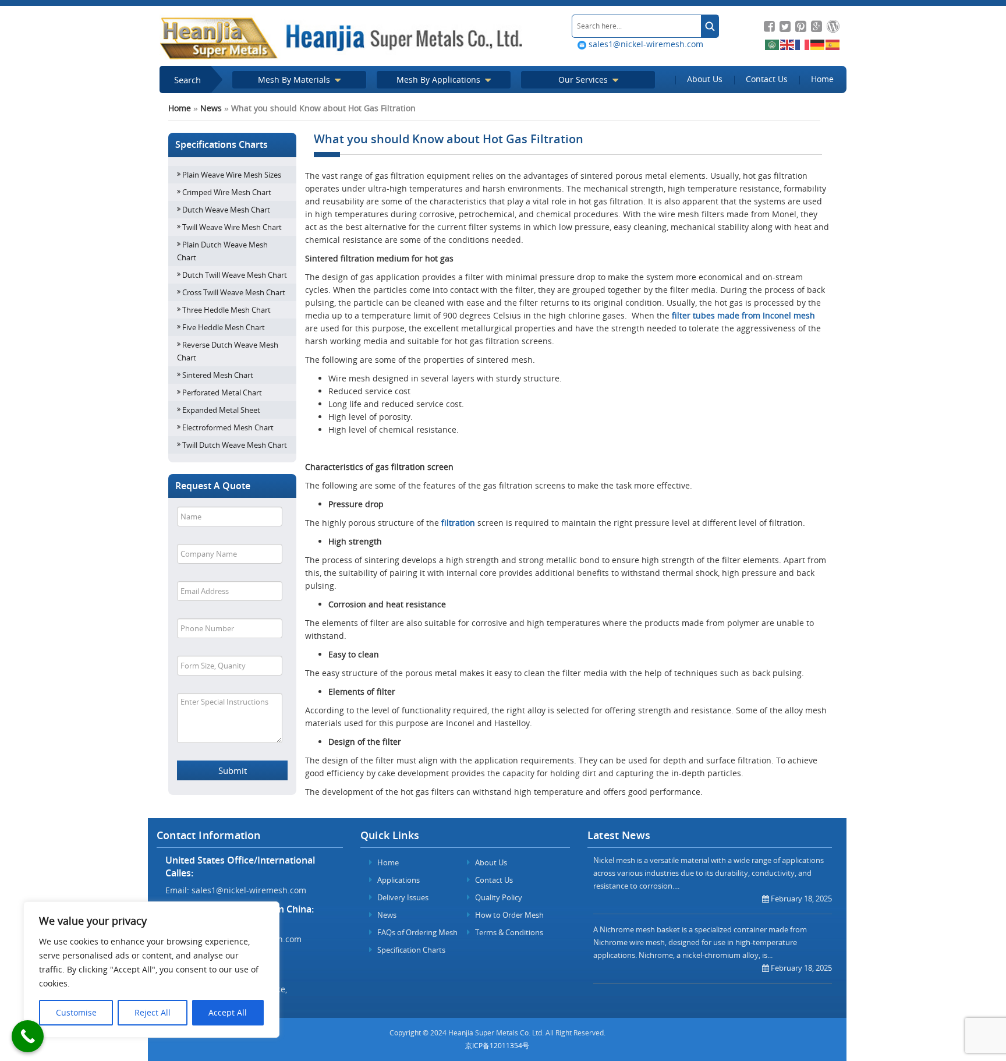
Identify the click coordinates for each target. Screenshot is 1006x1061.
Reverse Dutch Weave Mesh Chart (227, 351)
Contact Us (767, 78)
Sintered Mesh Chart (217, 375)
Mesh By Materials (295, 79)
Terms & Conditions (508, 932)
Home (822, 78)
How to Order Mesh (508, 915)
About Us (704, 78)
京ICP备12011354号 (497, 1046)
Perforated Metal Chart (222, 392)
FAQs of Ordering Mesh (417, 932)
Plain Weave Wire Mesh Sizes (231, 174)
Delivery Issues (402, 897)
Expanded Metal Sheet (221, 410)
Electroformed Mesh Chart (228, 427)
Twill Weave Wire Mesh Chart (232, 227)
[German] (818, 43)
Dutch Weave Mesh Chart (226, 209)
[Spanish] (833, 43)
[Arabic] (772, 43)
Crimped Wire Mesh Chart (226, 192)
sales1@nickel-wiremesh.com (644, 43)
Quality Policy (497, 897)
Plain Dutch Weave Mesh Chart (222, 251)
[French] (802, 43)
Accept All (227, 1012)
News (211, 108)
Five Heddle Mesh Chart (223, 327)
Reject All (152, 1012)
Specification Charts (410, 950)
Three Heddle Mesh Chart (226, 310)
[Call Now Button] (28, 1036)
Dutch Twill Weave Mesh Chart (234, 275)
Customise (76, 1012)
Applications (398, 880)
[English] (787, 43)
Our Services (584, 79)
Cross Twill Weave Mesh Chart (233, 292)
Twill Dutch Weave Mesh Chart (234, 445)
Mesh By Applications (439, 79)
